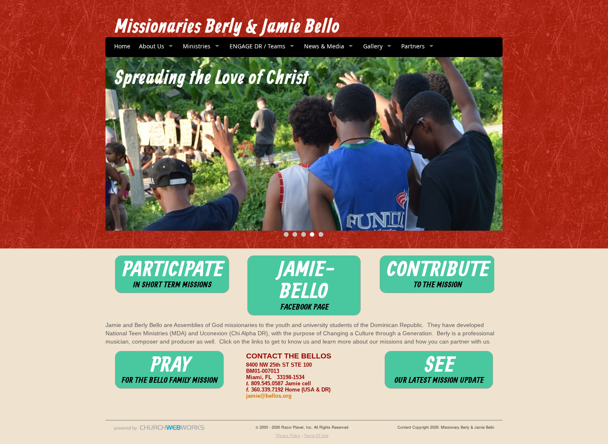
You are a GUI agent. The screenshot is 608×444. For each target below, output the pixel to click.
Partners (413, 46)
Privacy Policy (288, 435)
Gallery (373, 46)
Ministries (197, 46)
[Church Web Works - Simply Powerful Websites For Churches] (159, 430)
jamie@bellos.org (269, 396)
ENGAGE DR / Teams (257, 46)
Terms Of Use (316, 435)
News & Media (324, 46)
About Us (151, 46)
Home (122, 46)
